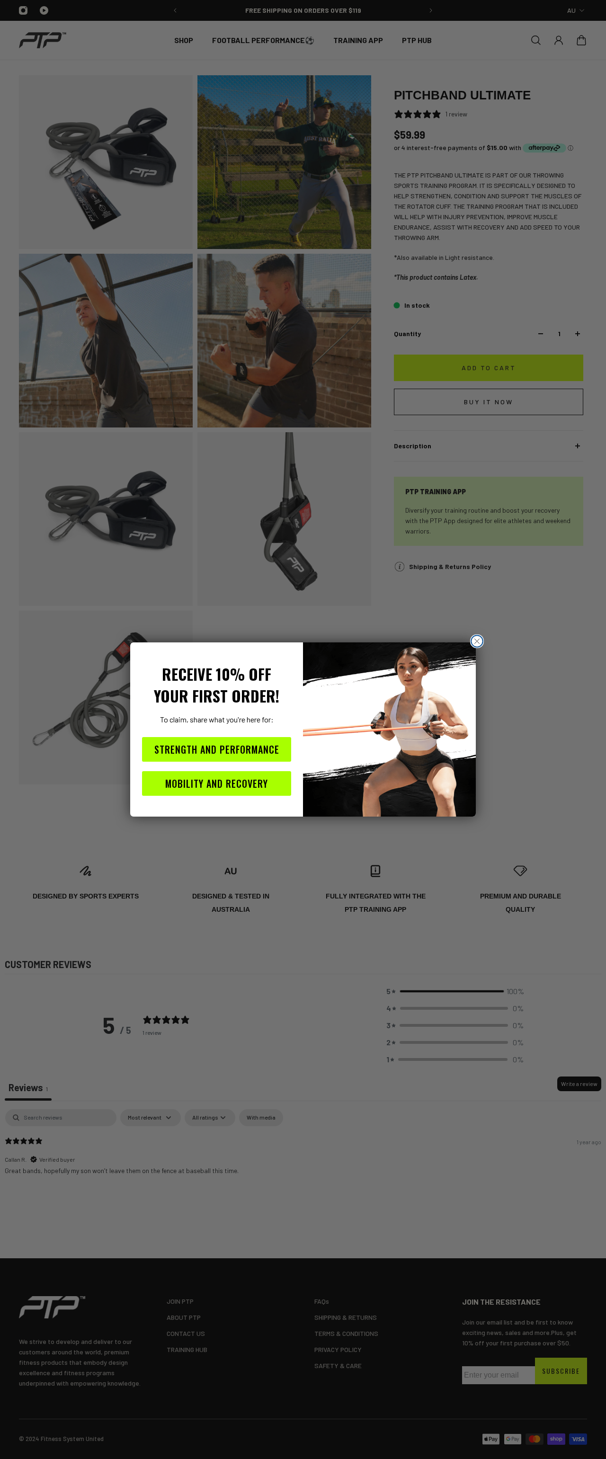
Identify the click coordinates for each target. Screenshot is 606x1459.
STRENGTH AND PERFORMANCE (216, 749)
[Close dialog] (477, 641)
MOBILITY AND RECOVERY (216, 783)
